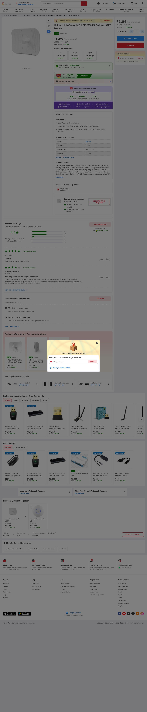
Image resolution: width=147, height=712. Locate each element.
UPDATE (93, 362)
